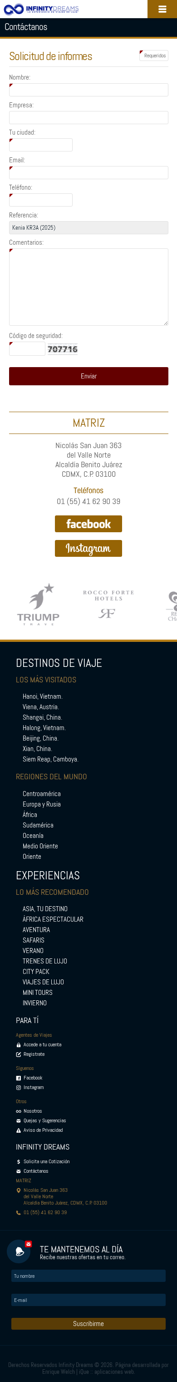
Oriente (32, 856)
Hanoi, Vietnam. (43, 696)
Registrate (34, 1054)
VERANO (33, 950)
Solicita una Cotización (46, 1161)
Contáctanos (36, 1171)
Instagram (34, 1087)
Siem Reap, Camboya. (51, 759)
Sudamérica (38, 825)
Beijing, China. (41, 738)
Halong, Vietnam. (44, 727)
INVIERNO (35, 1003)
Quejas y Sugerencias (45, 1120)
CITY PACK (36, 971)
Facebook (33, 1077)
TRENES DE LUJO (45, 961)
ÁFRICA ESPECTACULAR (53, 919)
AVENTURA (36, 929)
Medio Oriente (40, 846)
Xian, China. (37, 748)
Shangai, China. (42, 717)
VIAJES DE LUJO (43, 982)
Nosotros (33, 1111)
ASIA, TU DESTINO (45, 909)
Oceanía (33, 835)
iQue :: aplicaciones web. (107, 1371)
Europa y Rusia (42, 804)
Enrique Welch (58, 1371)
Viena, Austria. (41, 707)
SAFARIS (33, 940)
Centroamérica (42, 793)
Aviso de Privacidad (43, 1130)
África (30, 814)
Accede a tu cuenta (42, 1044)
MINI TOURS (38, 992)
